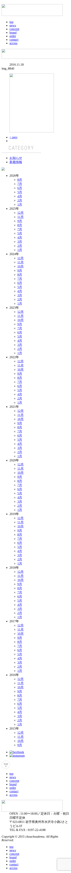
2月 (19, 200)
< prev (13, 137)
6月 (19, 188)
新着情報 (15, 162)
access (13, 43)
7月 (19, 183)
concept (14, 29)
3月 (19, 241)
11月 (20, 216)
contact (13, 39)
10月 (20, 266)
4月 (19, 196)
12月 (20, 212)
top (11, 22)
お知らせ (15, 158)
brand (13, 32)
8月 (19, 179)
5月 (19, 192)
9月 (19, 221)
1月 (19, 204)
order (12, 36)
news (12, 25)
